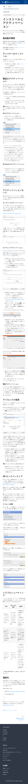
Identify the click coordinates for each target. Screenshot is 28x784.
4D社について (6, 768)
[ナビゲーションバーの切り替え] (2, 2)
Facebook (5, 734)
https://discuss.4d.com (8, 705)
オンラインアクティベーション (16, 252)
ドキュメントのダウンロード (9, 748)
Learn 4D (5, 750)
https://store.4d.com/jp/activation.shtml (14, 299)
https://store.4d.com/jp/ (8, 484)
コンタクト (5, 770)
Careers (5, 774)
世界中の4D (5, 772)
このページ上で (7, 15)
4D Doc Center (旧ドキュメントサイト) (12, 752)
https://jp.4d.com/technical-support (16, 691)
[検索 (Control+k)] (25, 2)
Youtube (5, 738)
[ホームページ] (4, 6)
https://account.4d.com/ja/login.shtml (12, 213)
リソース (5, 758)
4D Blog (5, 730)
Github (4, 740)
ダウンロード (6, 756)
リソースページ (20, 47)
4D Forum (5, 732)
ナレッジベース (6, 754)
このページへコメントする (11, 710)
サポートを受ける (7, 760)
